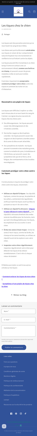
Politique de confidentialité (13, 386)
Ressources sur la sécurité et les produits (18, 405)
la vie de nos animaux (13, 430)
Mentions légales (10, 376)
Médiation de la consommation (14, 390)
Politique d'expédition (11, 395)
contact (6, 400)
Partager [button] (7, 34)
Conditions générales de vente (14, 371)
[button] (2, 11)
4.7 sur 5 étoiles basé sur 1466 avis (18, 422)
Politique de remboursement (14, 381)
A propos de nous (10, 367)
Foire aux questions (10, 362)
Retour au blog (20, 295)
